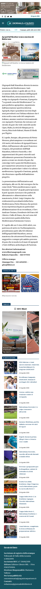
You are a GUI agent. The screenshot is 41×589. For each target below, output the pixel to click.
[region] (20, 332)
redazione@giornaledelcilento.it (18, 584)
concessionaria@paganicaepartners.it (20, 578)
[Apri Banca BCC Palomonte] (14, 332)
